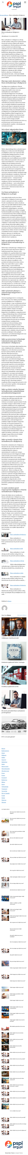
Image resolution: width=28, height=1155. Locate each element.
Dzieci (3, 753)
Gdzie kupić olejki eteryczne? (17, 1000)
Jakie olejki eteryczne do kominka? (18, 1098)
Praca (3, 773)
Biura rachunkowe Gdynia (17, 561)
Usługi (3, 798)
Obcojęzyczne (5, 771)
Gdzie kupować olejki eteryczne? (17, 981)
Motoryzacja (5, 766)
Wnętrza (4, 800)
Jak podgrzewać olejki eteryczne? (18, 864)
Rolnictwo (4, 780)
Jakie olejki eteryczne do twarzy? (17, 1052)
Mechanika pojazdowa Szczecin (17, 1026)
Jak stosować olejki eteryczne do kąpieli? (17, 812)
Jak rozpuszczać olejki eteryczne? (18, 922)
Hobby (3, 757)
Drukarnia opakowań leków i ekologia (13, 662)
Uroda (3, 795)
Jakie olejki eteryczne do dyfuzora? (18, 1130)
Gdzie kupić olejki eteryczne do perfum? (17, 1020)
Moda (3, 764)
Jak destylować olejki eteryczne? (17, 890)
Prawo (3, 775)
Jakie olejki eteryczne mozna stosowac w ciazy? (16, 1085)
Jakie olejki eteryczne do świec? (17, 1104)
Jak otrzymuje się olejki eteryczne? (18, 948)
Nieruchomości (6, 769)
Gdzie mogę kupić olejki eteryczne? (18, 968)
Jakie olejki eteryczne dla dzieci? (17, 1072)
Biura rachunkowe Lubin (16, 573)
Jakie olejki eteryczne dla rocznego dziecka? (18, 1124)
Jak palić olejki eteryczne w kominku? (16, 936)
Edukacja (4, 755)
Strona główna (4, 15)
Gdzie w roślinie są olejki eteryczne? (15, 903)
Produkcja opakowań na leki (10, 686)
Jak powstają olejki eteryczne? (17, 961)
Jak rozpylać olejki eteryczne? (17, 870)
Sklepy (3, 782)
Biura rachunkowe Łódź (16, 548)
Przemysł (4, 777)
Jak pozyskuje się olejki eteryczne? (18, 857)
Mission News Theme (9, 1153)
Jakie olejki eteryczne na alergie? (17, 1091)
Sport (3, 784)
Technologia (5, 786)
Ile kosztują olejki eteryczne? (17, 883)
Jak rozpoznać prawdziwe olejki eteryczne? (17, 832)
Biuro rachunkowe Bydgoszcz (18, 534)
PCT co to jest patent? (8, 737)
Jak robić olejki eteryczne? (16, 844)
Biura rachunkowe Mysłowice (18, 585)
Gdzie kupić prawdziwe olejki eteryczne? (16, 994)
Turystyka (4, 791)
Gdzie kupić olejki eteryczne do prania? (17, 1014)
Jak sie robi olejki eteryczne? (16, 838)
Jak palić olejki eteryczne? (16, 955)
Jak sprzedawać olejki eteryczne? (18, 825)
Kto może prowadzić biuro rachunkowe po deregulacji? (13, 711)
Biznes (3, 748)
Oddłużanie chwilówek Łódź (10, 638)
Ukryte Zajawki (5, 793)
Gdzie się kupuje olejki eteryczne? (18, 877)
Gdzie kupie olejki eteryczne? (17, 987)
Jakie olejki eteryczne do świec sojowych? (17, 1079)
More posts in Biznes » (21, 615)
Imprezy (4, 760)
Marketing (4, 762)
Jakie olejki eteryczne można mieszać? (16, 1033)
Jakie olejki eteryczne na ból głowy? (16, 1040)
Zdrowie (4, 802)
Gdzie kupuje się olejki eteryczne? (18, 974)
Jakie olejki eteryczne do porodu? (17, 1117)
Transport (4, 789)
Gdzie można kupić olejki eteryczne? (16, 910)
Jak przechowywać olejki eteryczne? (15, 929)
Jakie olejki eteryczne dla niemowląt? (16, 1046)
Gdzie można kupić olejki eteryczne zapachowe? (18, 916)
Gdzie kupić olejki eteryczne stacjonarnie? (16, 1007)
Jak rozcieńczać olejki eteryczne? (18, 851)
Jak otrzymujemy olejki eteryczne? (18, 942)
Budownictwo (5, 751)
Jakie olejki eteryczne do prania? (17, 1059)
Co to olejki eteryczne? (15, 1111)
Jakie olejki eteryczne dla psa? (17, 1065)
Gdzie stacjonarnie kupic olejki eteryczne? (17, 897)
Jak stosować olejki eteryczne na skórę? (17, 819)
